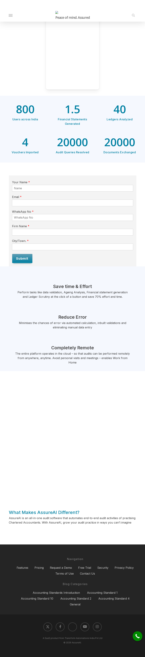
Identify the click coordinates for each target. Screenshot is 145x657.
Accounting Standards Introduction (56, 592)
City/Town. (20, 241)
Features (22, 567)
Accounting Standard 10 (37, 598)
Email (17, 197)
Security (102, 567)
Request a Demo (61, 567)
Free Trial (84, 567)
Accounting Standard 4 (114, 598)
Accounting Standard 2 (75, 598)
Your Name (21, 182)
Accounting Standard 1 (102, 592)
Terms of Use (64, 573)
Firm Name (20, 226)
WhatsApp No (23, 211)
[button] (11, 15)
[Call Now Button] (137, 636)
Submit (22, 258)
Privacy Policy (124, 567)
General (75, 604)
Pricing (39, 567)
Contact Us (87, 573)
